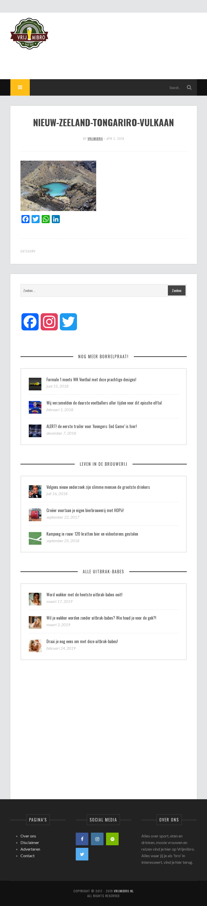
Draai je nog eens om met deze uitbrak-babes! (82, 641)
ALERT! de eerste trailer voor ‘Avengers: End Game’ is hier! (91, 426)
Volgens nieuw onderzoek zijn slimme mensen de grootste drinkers (98, 487)
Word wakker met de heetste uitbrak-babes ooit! (84, 595)
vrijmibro (95, 138)
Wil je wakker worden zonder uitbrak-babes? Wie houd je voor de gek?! (101, 618)
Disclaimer (29, 842)
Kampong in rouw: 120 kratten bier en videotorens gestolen (92, 534)
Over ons (28, 835)
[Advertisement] (105, 61)
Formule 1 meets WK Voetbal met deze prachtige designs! (91, 379)
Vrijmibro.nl (124, 891)
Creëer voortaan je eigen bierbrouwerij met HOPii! (85, 510)
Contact (27, 855)
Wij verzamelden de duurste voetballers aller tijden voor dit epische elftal (104, 403)
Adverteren (30, 849)
